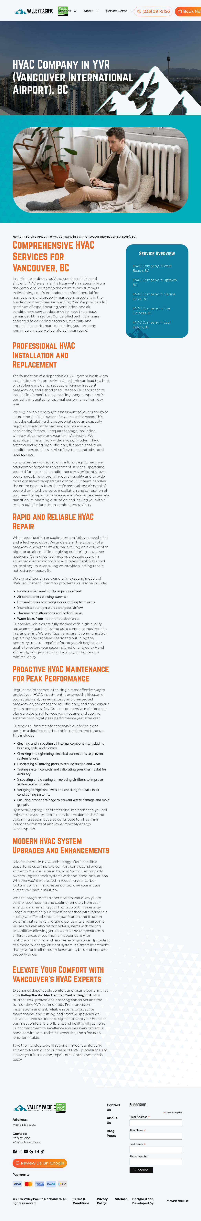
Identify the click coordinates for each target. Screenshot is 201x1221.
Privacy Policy (102, 1201)
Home (17, 236)
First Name (138, 1130)
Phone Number (139, 1156)
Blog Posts (111, 1133)
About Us (112, 1120)
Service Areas (117, 11)
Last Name (137, 1144)
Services (64, 11)
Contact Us (113, 1107)
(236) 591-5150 (21, 1138)
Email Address (140, 1117)
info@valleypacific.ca (26, 1142)
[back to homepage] (33, 11)
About (89, 11)
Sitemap (121, 1199)
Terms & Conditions (81, 1201)
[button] (67, 11)
